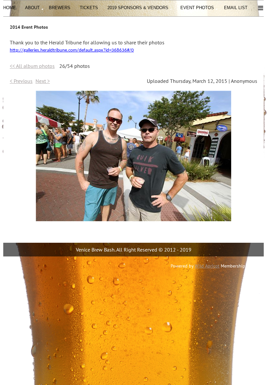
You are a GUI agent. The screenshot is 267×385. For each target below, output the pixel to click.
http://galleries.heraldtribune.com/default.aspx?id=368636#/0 (72, 50)
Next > (42, 81)
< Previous (21, 81)
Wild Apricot (207, 266)
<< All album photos (32, 66)
